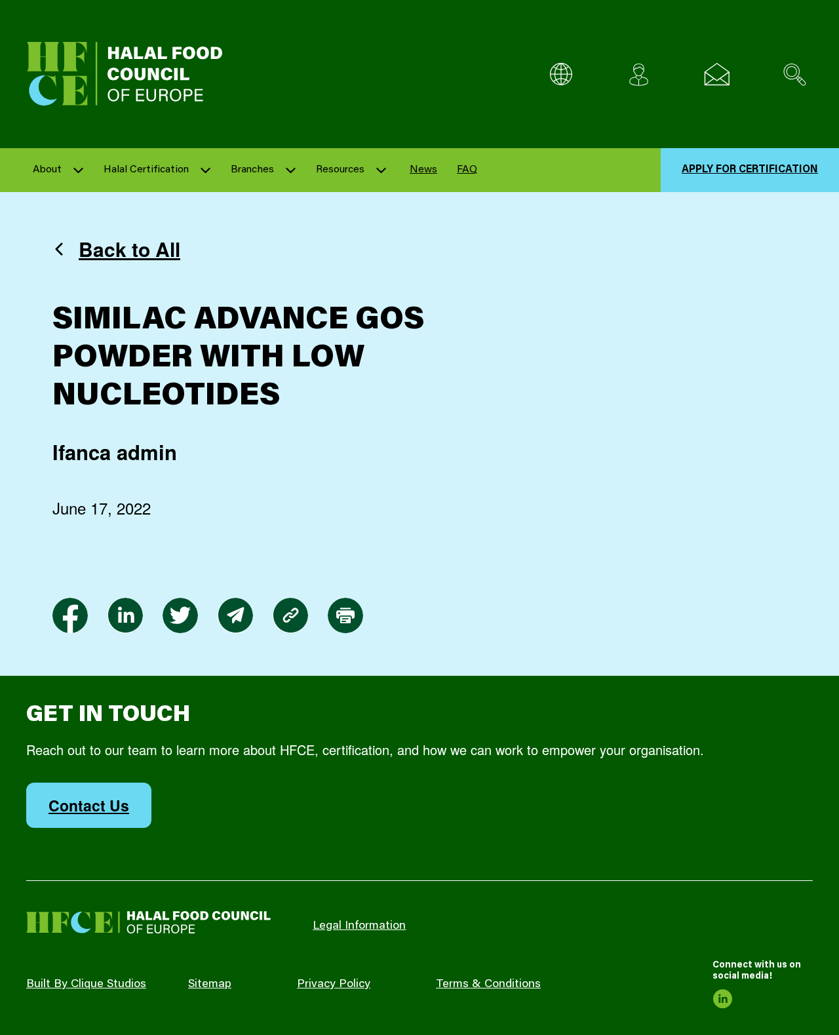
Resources (340, 170)
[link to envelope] (235, 615)
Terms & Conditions (488, 984)
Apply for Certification (750, 170)
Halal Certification (146, 170)
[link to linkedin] (125, 615)
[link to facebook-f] (70, 615)
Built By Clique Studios (86, 984)
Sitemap (209, 984)
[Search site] (795, 74)
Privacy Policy (333, 984)
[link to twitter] (180, 615)
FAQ (467, 170)
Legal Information (359, 926)
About (47, 170)
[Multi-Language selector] (561, 74)
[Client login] (639, 74)
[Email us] (717, 74)
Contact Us (89, 805)
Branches (252, 170)
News (423, 170)
